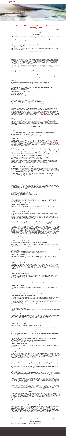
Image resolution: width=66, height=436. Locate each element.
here (24, 115)
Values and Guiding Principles (53, 142)
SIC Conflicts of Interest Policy (48, 414)
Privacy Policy (11, 428)
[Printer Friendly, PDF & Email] (57, 30)
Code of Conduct (47, 114)
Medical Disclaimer (16, 428)
